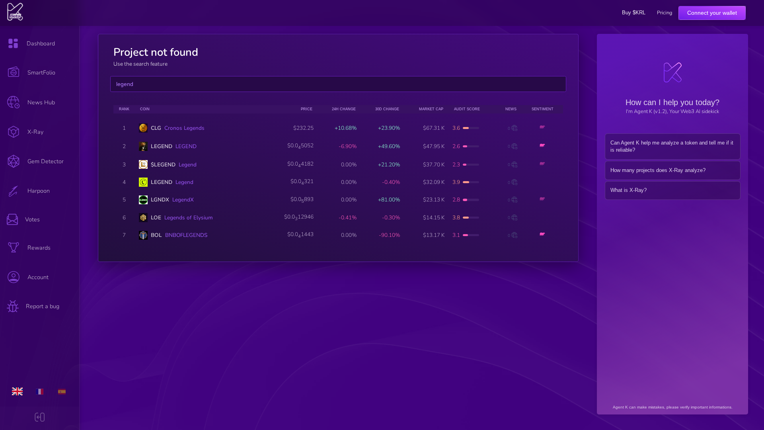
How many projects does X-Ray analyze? (658, 170)
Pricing (664, 13)
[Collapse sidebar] (39, 418)
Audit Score (467, 109)
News (510, 109)
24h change (344, 109)
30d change (387, 109)
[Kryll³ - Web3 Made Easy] (15, 19)
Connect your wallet (712, 13)
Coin (145, 109)
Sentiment (543, 109)
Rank (124, 109)
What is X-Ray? (628, 190)
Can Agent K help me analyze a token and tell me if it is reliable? (671, 146)
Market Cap (431, 109)
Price (306, 109)
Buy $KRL (633, 13)
